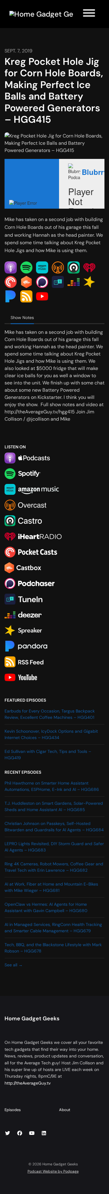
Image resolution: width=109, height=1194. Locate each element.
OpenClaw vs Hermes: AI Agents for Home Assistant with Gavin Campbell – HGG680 (46, 907)
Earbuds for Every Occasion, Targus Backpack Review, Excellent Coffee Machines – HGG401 (50, 714)
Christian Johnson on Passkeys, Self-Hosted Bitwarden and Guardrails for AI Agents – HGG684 (54, 826)
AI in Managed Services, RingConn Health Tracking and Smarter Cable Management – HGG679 (53, 927)
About (64, 1109)
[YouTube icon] (32, 1133)
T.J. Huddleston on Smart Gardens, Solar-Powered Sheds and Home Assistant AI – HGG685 (54, 806)
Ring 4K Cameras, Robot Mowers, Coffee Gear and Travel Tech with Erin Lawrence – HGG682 (54, 867)
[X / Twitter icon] (8, 1133)
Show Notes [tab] (22, 317)
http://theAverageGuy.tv (28, 1083)
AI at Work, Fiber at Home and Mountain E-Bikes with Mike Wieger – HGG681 (51, 887)
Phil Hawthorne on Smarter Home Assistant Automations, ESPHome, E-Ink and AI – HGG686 (52, 786)
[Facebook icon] (20, 1133)
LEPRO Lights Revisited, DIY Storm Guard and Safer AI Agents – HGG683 (54, 847)
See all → (14, 965)
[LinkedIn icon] (44, 1133)
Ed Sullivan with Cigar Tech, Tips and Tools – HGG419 (48, 754)
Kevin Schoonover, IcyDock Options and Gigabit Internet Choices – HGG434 (51, 734)
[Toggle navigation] (89, 14)
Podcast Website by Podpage (53, 1171)
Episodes (13, 1109)
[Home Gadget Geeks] (41, 14)
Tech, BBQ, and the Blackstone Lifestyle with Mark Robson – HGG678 (53, 948)
